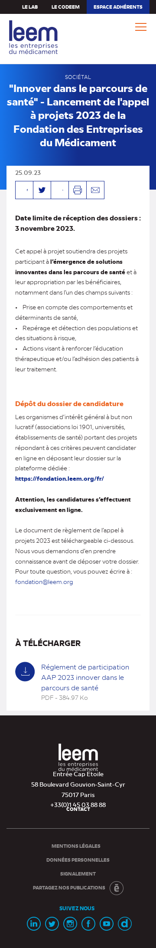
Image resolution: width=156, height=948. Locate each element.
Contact (78, 809)
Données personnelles (78, 859)
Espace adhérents (118, 8)
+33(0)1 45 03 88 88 (78, 804)
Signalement (78, 873)
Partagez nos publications (69, 887)
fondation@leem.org (44, 581)
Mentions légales (76, 846)
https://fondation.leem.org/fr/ (59, 478)
